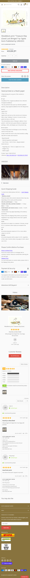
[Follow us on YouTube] (10, 560)
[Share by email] (28, 76)
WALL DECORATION (11, 155)
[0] (24, 4)
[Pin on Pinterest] (25, 76)
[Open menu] (2, 4)
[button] (7, 49)
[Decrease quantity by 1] (8, 55)
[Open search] (18, 4)
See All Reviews (15, 356)
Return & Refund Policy (6, 250)
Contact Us (25, 576)
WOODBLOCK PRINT (23, 155)
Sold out (15, 61)
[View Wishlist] (27, 4)
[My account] (21, 4)
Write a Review (24, 364)
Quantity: (3, 55)
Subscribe (6, 527)
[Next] (27, 330)
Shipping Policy (4, 258)
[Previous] (2, 330)
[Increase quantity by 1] (16, 55)
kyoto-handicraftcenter (8, 44)
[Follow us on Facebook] (2, 560)
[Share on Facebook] (22, 76)
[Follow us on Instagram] (5, 560)
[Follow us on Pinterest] (8, 560)
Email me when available (15, 79)
